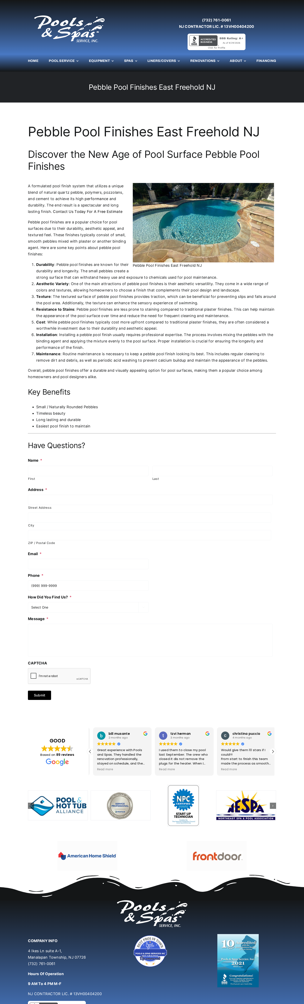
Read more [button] (102, 769)
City (31, 525)
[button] (273, 751)
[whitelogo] (69, 15)
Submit (39, 695)
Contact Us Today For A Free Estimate (87, 211)
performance (96, 199)
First (31, 479)
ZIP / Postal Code (41, 543)
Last (155, 479)
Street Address (39, 508)
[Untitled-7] (152, 927)
